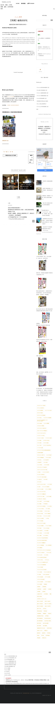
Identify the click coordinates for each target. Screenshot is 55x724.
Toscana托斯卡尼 (47, 572)
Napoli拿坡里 (39, 511)
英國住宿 (45, 630)
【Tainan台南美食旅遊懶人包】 (43, 87)
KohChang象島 (40, 489)
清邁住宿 (49, 613)
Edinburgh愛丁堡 (40, 455)
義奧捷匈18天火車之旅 (41, 628)
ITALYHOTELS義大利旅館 (41, 476)
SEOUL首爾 (39, 535)
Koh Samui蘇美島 (45, 486)
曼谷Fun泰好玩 (40, 603)
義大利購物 (45, 625)
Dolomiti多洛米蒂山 (47, 445)
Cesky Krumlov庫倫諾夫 (42, 430)
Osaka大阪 (39, 515)
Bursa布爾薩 (46, 423)
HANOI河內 (39, 459)
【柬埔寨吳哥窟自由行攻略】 (42, 101)
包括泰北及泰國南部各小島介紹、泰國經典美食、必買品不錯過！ (44, 340)
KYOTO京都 (49, 484)
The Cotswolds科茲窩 (41, 569)
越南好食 (43, 632)
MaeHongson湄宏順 (41, 506)
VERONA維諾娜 (40, 576)
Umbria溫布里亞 (46, 574)
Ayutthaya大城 (48, 410)
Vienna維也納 (47, 581)
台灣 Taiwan (30, 3)
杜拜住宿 (44, 608)
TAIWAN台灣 (39, 554)
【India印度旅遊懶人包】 (41, 98)
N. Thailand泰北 (40, 508)
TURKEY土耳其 (40, 559)
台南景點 (38, 591)
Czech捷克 (39, 442)
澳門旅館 (46, 615)
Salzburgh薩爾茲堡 (41, 542)
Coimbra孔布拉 (46, 440)
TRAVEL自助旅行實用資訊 (42, 557)
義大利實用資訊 (40, 620)
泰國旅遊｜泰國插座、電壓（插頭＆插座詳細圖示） (47, 197)
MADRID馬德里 (46, 501)
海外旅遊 (23, 3)
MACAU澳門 (39, 501)
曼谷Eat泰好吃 (47, 601)
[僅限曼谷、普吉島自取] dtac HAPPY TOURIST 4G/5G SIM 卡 (44, 48)
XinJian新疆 (39, 584)
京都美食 (38, 586)
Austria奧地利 (40, 410)
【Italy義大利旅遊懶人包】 (41, 90)
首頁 (37, 109)
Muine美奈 (49, 506)
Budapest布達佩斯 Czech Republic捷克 (42, 420)
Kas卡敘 (38, 486)
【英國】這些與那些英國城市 (13, 105)
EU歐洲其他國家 (40, 452)
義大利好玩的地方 (48, 618)
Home (17, 3)
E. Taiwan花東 (40, 447)
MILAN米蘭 (39, 503)
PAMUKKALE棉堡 (46, 515)
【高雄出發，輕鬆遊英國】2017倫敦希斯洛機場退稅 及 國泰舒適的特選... (26, 186)
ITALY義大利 (39, 479)
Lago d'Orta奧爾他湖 (41, 494)
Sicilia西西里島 (48, 545)
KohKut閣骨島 (48, 489)
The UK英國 (39, 572)
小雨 (9, 203)
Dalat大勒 (39, 445)
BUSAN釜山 (39, 417)
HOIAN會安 (45, 462)
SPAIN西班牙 (45, 535)
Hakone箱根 (46, 464)
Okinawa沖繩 (40, 513)
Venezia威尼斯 (40, 581)
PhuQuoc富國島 (40, 525)
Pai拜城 (47, 518)
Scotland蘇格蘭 (40, 545)
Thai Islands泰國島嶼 (41, 564)
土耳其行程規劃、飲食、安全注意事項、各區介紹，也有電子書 (43, 257)
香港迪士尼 (44, 637)
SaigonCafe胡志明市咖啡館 (42, 537)
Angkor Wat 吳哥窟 (41, 405)
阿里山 (38, 635)
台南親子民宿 (39, 593)
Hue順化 (38, 472)
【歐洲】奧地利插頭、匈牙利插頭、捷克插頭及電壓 (47, 190)
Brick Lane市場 (10, 96)
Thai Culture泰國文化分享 (42, 562)
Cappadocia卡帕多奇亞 (41, 428)
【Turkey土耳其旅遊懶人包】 (42, 106)
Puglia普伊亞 (39, 530)
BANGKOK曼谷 (40, 412)
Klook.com (38, 82)
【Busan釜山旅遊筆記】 (41, 103)
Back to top (46, 695)
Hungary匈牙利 (45, 472)
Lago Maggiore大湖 (41, 491)
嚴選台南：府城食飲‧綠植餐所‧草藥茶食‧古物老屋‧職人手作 (44, 273)
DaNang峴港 (45, 442)
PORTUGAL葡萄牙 (40, 518)
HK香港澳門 (39, 462)
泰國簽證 (44, 613)
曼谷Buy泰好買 (40, 601)
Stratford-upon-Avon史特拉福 (43, 550)
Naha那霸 (48, 508)
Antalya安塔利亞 (40, 407)
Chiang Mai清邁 (40, 437)
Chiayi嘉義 (39, 440)
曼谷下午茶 (39, 608)
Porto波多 (39, 528)
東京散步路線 (39, 611)
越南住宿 (38, 632)
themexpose (26, 693)
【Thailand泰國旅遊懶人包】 (42, 95)
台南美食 (43, 591)
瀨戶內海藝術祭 (40, 618)
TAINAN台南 (48, 552)
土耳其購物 (46, 593)
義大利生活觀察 (45, 623)
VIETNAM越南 (47, 576)
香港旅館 (38, 637)
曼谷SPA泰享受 (47, 606)
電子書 (42, 635)
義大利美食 (39, 625)
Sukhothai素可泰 (40, 552)
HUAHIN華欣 (39, 464)
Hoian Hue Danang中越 (42, 469)
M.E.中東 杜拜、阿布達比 (41, 498)
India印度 (45, 479)
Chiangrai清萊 (48, 437)
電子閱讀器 (48, 635)
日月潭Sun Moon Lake (41, 598)
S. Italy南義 (39, 533)
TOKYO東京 (46, 554)
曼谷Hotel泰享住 (48, 603)
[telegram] (6, 152)
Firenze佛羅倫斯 (40, 457)
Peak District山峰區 (41, 523)
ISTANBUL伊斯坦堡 (40, 474)
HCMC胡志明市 (46, 459)
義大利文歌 (39, 623)
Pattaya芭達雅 (40, 520)
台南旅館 (49, 589)
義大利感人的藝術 (48, 620)
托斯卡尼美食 (39, 596)
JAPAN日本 (39, 481)
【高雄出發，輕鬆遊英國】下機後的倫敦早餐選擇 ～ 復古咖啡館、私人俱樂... (10, 186)
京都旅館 (45, 584)
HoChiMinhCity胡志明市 (42, 467)
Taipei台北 (47, 559)
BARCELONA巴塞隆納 (41, 415)
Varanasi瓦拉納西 (40, 579)
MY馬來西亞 (45, 503)
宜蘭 (50, 593)
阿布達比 (48, 632)
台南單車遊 (39, 589)
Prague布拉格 (46, 528)
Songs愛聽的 (39, 547)
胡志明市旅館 (49, 628)
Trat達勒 (39, 574)
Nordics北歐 (47, 511)
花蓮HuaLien (39, 630)
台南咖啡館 (44, 586)
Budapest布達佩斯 (47, 417)
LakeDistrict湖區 (40, 496)
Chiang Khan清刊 (40, 435)
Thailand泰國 (40, 567)
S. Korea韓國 (46, 533)
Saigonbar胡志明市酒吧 (42, 540)
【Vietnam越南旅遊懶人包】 (42, 92)
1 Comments (31, 151)
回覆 (33, 221)
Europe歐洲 (48, 455)
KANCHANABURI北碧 (41, 484)
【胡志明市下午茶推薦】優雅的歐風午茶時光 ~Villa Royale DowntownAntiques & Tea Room (44, 230)
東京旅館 (45, 611)
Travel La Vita (6, 2)
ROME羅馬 (46, 530)
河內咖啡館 (39, 613)
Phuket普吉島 (48, 525)
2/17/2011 (10, 205)
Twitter (40, 71)
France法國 (48, 457)
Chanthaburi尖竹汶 (41, 433)
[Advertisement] (27, 713)
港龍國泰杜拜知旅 (40, 615)
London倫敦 (18, 17)
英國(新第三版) (5, 140)
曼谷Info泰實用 (40, 606)
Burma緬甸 (39, 423)
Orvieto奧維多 (47, 513)
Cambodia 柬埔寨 (40, 425)
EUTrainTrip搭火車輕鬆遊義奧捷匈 (43, 450)
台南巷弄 (44, 589)
